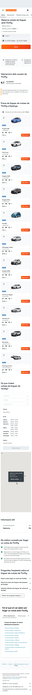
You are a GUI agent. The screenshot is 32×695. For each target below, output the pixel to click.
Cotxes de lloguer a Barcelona (12, 630)
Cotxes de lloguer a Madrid (12, 628)
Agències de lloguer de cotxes (21, 664)
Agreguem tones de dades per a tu (13, 686)
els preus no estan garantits (13, 678)
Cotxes (10, 664)
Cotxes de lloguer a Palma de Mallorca (15, 633)
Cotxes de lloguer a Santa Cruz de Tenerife (16, 642)
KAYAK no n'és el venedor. (10, 683)
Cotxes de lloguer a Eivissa (12, 635)
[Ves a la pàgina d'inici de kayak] (11, 10)
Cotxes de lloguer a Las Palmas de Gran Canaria (15, 648)
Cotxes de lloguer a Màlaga (12, 645)
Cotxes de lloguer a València (12, 640)
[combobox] (7, 26)
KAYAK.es (4, 664)
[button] (3, 10)
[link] (16, 448)
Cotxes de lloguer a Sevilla (12, 637)
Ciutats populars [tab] (23, 616)
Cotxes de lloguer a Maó (11, 651)
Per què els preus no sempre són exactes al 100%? (15, 690)
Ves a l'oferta (25, 135)
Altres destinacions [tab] (9, 616)
